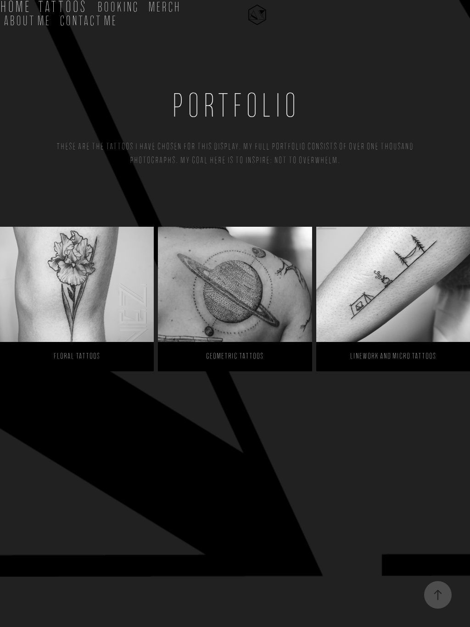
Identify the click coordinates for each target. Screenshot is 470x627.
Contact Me (88, 20)
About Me (27, 20)
